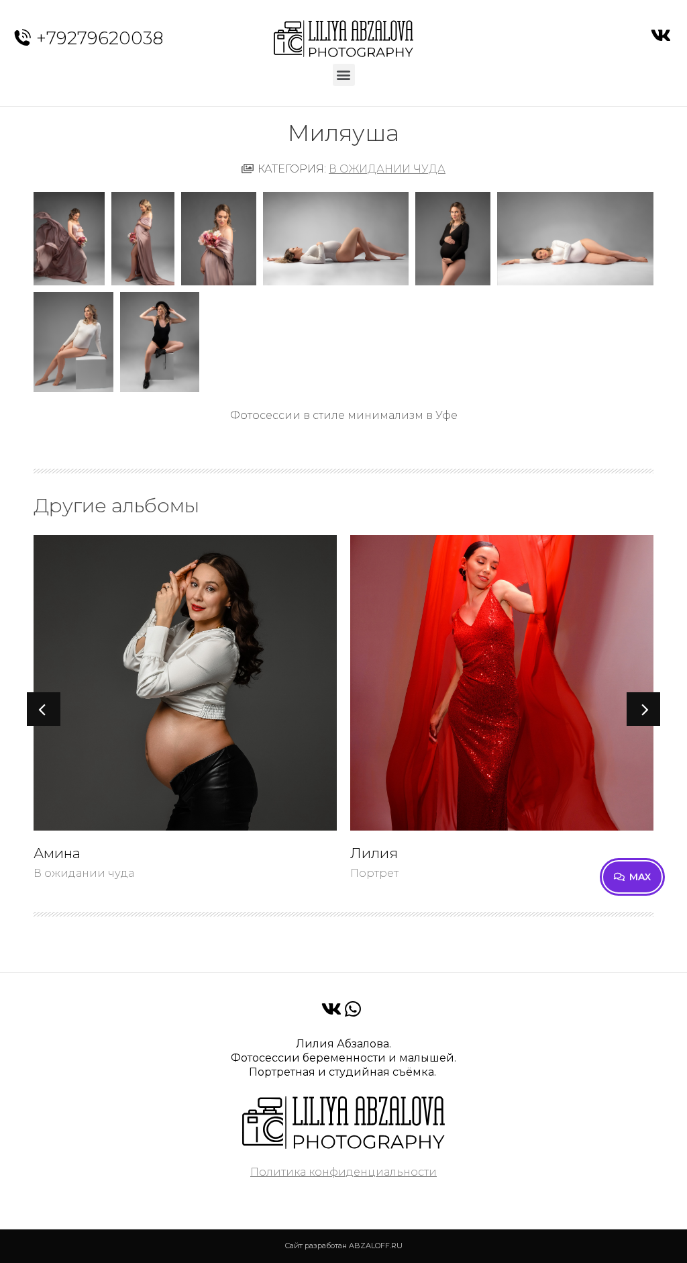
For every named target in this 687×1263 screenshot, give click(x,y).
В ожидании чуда (387, 168)
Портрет (374, 873)
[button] (344, 75)
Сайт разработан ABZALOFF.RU (343, 1245)
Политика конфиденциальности (343, 1172)
